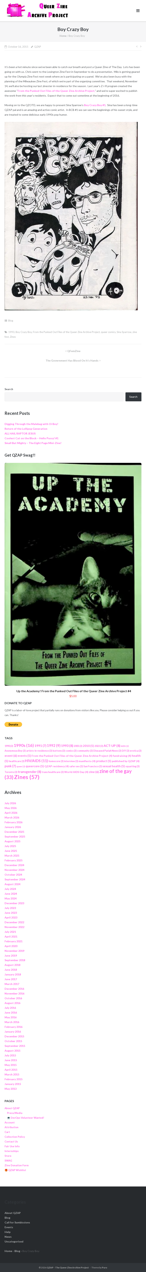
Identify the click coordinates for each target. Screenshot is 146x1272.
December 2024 (14, 865)
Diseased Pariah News (107, 750)
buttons (59, 750)
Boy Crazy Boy (24, 332)
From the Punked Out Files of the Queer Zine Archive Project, (56, 90)
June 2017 (11, 979)
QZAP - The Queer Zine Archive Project (68, 1267)
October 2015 (13, 1041)
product (103, 761)
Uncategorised (14, 1241)
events (24, 755)
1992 (53, 745)
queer (21, 766)
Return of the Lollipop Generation (26, 428)
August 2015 (12, 1050)
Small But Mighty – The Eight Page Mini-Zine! (33, 443)
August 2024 (12, 884)
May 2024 (11, 898)
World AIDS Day (76, 772)
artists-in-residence (39, 750)
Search (9, 389)
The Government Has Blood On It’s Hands (72, 360)
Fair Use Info (12, 1146)
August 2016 (12, 1003)
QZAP (37, 46)
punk (10, 766)
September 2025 (15, 836)
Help (7, 1232)
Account (10, 1122)
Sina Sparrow (124, 332)
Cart (7, 1132)
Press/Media (14, 1112)
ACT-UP (112, 746)
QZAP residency (56, 766)
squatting (132, 766)
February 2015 (13, 1079)
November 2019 (14, 950)
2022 (98, 746)
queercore (35, 766)
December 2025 (14, 831)
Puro (104, 1267)
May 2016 (11, 1017)
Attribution (11, 1127)
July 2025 (10, 846)
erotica (135, 750)
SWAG (8, 1160)
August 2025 (12, 841)
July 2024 (10, 888)
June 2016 (11, 1012)
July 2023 (10, 908)
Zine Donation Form (17, 1165)
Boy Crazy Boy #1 (95, 105)
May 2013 (11, 1088)
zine (94, 772)
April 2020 (11, 946)
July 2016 (10, 1007)
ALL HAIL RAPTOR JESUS (20, 433)
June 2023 (11, 912)
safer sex (76, 766)
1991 (40, 746)
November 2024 (14, 869)
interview (71, 761)
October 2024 (13, 874)
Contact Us (11, 1141)
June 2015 (11, 1060)
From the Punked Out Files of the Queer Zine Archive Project (66, 332)
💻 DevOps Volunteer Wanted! (25, 1117)
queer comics (108, 332)
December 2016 (14, 988)
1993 (11, 332)
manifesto (87, 761)
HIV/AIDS (36, 760)
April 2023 (11, 917)
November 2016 (14, 993)
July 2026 (10, 803)
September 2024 (15, 879)
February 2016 (13, 1026)
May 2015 (11, 1064)
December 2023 (14, 903)
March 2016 (12, 1022)
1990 (9, 746)
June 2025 (11, 850)
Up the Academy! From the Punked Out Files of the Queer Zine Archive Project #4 (73, 691)
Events (9, 1227)
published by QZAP (126, 761)
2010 (88, 745)
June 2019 (11, 955)
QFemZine (73, 351)
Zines (13, 336)
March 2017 (12, 984)
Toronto (11, 772)
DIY (125, 750)
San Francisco (92, 766)
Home (63, 35)
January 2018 (13, 974)
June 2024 (11, 893)
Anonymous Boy (15, 750)
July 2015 (10, 1055)
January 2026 (13, 827)
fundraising (122, 755)
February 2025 (13, 860)
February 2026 (13, 822)
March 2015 (12, 1074)
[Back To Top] (136, 1262)
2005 (78, 746)
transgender (29, 772)
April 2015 (11, 1069)
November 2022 (14, 927)
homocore (56, 761)
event (11, 755)
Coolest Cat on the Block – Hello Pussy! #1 (31, 438)
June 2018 (11, 969)
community (85, 750)
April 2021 (11, 936)
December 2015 (14, 1036)
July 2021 (10, 931)
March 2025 (12, 855)
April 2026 (11, 812)
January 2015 (13, 1084)
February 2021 (13, 941)
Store (8, 1155)
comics (71, 750)
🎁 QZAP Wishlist (15, 1170)
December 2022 (14, 922)
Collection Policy (15, 1136)
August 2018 (12, 964)
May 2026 (11, 808)
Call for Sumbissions (17, 1222)
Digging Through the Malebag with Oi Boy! (31, 424)
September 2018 (15, 960)
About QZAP (12, 1108)
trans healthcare (53, 772)
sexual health (113, 766)
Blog (10, 320)
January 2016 (13, 1031)
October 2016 (13, 998)
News (8, 1236)
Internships (12, 1151)
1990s (24, 745)
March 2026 (12, 817)
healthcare (16, 761)
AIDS (125, 746)
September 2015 (15, 1045)
